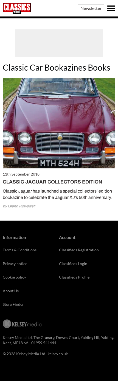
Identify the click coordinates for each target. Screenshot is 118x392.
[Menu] (111, 8)
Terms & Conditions (19, 250)
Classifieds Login (73, 263)
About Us (11, 290)
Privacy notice (15, 263)
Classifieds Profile (74, 277)
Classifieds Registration (79, 250)
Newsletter (91, 8)
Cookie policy (14, 277)
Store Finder (13, 304)
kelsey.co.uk (58, 353)
